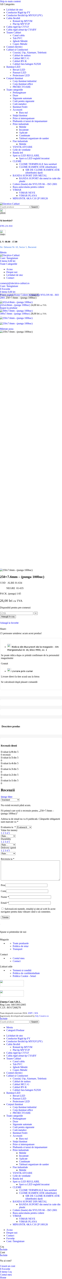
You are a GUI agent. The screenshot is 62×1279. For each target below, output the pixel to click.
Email (5, 902)
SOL (36, 1013)
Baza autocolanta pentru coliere (28, 187)
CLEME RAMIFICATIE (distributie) (38, 167)
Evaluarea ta (8, 827)
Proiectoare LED (21, 75)
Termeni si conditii (22, 970)
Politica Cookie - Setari (24, 976)
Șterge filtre (6, 796)
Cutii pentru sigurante (23, 101)
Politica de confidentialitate (26, 973)
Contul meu (18, 958)
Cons (3, 891)
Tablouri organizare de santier (34, 138)
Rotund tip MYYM (22, 21)
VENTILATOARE (22, 147)
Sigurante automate (22, 98)
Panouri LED (19, 72)
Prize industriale (21, 124)
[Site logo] (10, 203)
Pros (3, 885)
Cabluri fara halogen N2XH (27, 64)
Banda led (18, 152)
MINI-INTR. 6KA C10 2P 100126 (30, 198)
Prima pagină (7, 294)
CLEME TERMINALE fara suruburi (38, 164)
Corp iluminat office (23, 84)
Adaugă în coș (8, 616)
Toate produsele (21, 943)
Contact (17, 961)
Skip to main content (10, 1)
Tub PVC (17, 38)
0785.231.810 (6, 226)
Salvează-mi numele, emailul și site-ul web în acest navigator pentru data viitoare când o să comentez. (28, 910)
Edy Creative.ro (42, 1016)
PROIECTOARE (22, 86)
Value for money (9, 830)
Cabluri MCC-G (21, 58)
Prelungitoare (19, 92)
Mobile (22, 127)
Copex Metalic (20, 44)
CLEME (17, 161)
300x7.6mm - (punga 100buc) (15, 313)
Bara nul (23, 112)
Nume (5, 897)
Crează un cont (7, 1266)
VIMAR (17, 189)
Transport (17, 949)
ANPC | (31, 1013)
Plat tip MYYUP (21, 24)
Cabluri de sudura (22, 55)
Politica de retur (20, 946)
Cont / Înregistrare (15, 1241)
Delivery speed (8, 847)
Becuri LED (19, 69)
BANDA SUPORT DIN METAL (30, 175)
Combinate (24, 135)
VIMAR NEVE (27, 192)
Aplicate (23, 132)
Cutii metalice (20, 104)
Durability (6, 839)
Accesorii (17, 109)
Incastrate (24, 129)
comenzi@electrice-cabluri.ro (14, 283)
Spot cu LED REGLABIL (26, 155)
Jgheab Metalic (20, 41)
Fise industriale (20, 141)
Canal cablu (19, 35)
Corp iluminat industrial (24, 81)
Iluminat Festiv (20, 107)
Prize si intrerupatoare (23, 118)
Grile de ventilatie (22, 149)
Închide (3, 1018)
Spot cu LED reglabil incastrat (34, 158)
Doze (15, 95)
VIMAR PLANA (28, 195)
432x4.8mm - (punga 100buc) (15, 305)
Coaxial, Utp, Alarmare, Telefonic (30, 52)
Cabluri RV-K (20, 61)
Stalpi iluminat (20, 115)
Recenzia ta (7, 859)
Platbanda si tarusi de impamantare (30, 121)
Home (17, 294)
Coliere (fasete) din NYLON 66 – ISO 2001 (35, 184)
